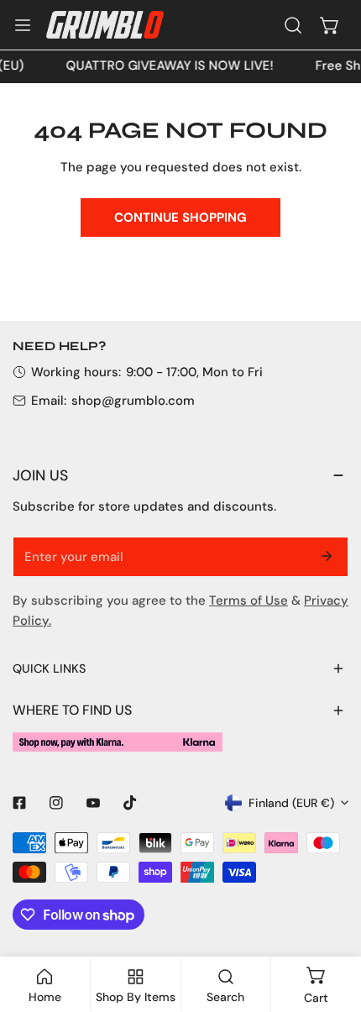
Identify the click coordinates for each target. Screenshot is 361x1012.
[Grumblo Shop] (105, 24)
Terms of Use (248, 600)
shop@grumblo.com (133, 400)
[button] (329, 25)
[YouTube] (93, 802)
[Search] (293, 25)
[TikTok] (130, 802)
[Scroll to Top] (331, 923)
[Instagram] (56, 802)
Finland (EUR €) (291, 802)
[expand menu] (23, 25)
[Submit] (326, 556)
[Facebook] (19, 802)
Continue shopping (180, 217)
